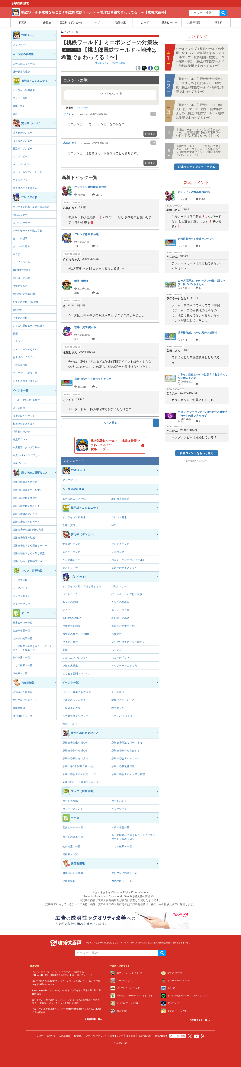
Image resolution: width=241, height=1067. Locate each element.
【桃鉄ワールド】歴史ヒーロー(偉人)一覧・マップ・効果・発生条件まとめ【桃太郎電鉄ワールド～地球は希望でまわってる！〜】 (200, 111)
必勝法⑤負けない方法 (25, 513)
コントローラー (21, 222)
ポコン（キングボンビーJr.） (29, 172)
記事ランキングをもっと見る (196, 166)
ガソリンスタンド (22, 596)
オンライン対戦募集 (24, 90)
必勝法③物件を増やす (25, 498)
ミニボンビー (20, 156)
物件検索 (120, 22)
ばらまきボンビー (22, 140)
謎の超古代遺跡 (21, 71)
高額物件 (18, 309)
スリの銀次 (19, 407)
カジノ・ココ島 (21, 262)
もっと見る (110, 422)
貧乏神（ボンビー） (71, 22)
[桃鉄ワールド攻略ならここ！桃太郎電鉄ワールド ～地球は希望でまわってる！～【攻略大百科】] (20, 4)
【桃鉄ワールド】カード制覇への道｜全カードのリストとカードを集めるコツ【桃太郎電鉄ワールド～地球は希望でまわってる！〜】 (198, 150)
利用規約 (78, 1036)
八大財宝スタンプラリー (26, 447)
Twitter (190, 1036)
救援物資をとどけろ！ (25, 423)
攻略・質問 (19, 106)
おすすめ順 (82, 107)
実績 (15, 333)
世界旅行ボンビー (22, 132)
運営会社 (131, 1036)
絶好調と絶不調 (21, 278)
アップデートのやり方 (25, 373)
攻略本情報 (19, 708)
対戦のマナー (20, 214)
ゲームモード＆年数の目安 (27, 230)
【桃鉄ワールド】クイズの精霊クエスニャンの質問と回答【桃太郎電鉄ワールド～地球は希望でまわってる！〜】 (198, 132)
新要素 (23, 22)
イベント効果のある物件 (26, 399)
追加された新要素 (22, 692)
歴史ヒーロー (169, 22)
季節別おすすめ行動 (24, 293)
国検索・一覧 (20, 673)
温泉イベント (20, 463)
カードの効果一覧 (22, 638)
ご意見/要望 (64, 1036)
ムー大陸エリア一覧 (24, 63)
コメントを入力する (110, 93)
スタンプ (18, 341)
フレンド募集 (20, 98)
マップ (96, 22)
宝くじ (16, 254)
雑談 (15, 114)
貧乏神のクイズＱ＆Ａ (25, 188)
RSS (202, 1036)
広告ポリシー (116, 1036)
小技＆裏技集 (20, 365)
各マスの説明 (20, 238)
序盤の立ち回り (21, 286)
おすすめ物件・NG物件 (25, 301)
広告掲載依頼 (145, 1036)
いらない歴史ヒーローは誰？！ (30, 325)
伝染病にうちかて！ (24, 415)
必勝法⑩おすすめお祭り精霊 (29, 553)
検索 (223, 13)
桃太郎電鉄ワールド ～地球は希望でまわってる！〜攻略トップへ (115, 445)
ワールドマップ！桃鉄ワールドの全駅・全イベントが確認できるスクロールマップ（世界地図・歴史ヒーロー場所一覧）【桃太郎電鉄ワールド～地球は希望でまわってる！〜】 (200, 57)
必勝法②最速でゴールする (27, 490)
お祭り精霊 (194, 22)
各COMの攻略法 (22, 270)
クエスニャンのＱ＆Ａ (25, 349)
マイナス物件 (20, 317)
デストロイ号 (20, 180)
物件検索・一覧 (21, 657)
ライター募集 (179, 1036)
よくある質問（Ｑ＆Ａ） (26, 381)
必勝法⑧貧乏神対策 (24, 537)
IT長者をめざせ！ (22, 431)
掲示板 (218, 22)
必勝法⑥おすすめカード (26, 521)
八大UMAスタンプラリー (26, 455)
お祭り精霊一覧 (21, 630)
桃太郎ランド (20, 439)
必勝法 (47, 22)
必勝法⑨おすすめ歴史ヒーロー (30, 545)
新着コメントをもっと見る (197, 453)
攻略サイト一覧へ (200, 1020)
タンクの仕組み (21, 246)
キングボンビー (21, 164)
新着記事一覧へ (94, 1019)
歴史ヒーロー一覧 (22, 622)
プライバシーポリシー (96, 1036)
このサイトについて (46, 1036)
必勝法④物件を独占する (26, 505)
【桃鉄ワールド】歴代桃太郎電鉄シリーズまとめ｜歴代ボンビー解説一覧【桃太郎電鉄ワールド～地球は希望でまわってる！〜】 (200, 85)
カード (145, 22)
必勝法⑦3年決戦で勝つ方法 (28, 529)
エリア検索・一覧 (22, 665)
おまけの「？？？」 (24, 357)
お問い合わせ (161, 1036)
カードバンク (20, 588)
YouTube (196, 1036)
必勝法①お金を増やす (25, 482)
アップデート (20, 44)
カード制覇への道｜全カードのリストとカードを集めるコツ (33, 648)
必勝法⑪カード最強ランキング (30, 561)
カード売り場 (20, 580)
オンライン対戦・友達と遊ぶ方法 (31, 206)
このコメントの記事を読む (111, 62)
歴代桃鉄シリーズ (22, 716)
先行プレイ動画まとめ (25, 700)
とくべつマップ (21, 604)
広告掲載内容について (196, 461)
